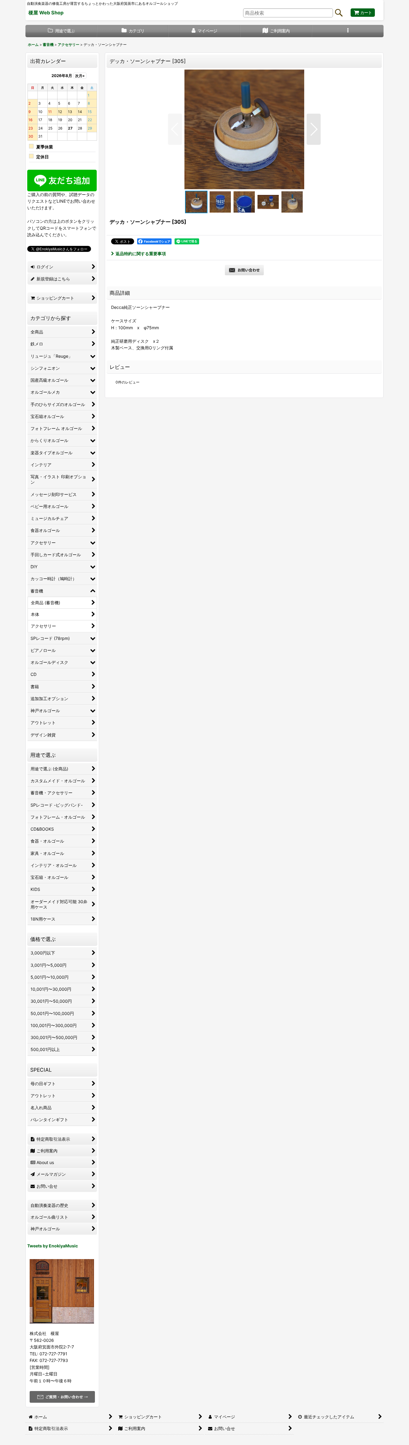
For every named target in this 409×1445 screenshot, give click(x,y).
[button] (348, 31)
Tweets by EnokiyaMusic (52, 1245)
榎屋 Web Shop (45, 13)
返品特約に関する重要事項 (141, 253)
